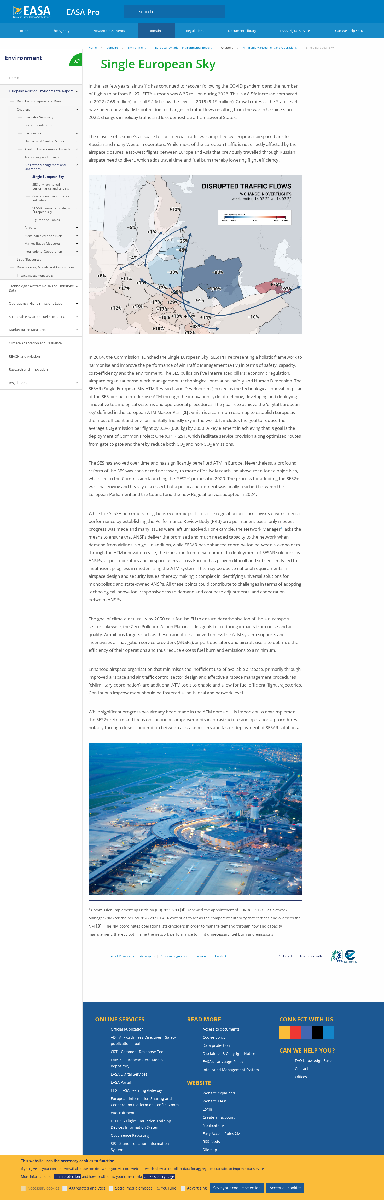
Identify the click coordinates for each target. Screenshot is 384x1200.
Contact (220, 956)
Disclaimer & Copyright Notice (229, 1053)
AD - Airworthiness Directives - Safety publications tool (143, 1040)
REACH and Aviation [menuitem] (24, 356)
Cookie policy (214, 1037)
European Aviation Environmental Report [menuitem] (41, 91)
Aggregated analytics (87, 1188)
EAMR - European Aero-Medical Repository (138, 1062)
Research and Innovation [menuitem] (28, 369)
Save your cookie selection (237, 1187)
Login (343, 11)
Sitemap (210, 1149)
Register (363, 11)
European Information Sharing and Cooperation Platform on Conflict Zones (145, 1101)
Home (23, 30)
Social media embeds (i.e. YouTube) (146, 1188)
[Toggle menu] (77, 91)
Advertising (197, 1188)
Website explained (219, 1092)
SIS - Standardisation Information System (140, 1146)
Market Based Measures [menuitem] (27, 329)
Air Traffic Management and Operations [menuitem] (45, 167)
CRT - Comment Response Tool (137, 1051)
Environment (137, 47)
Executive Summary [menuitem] (39, 117)
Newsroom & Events (109, 30)
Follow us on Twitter (317, 1032)
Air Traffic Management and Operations (270, 47)
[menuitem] (343, 11)
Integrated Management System (231, 1069)
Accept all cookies (285, 1187)
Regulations (195, 30)
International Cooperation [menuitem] (43, 251)
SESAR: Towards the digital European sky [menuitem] (51, 210)
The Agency (61, 30)
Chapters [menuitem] (23, 109)
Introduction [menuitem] (33, 133)
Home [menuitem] (14, 77)
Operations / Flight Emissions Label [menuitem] (36, 303)
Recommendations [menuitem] (38, 125)
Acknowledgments (174, 956)
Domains (155, 30)
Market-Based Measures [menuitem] (43, 243)
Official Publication (127, 1029)
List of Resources (121, 956)
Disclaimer (201, 956)
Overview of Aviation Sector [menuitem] (45, 141)
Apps (324, 11)
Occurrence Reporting (130, 1135)
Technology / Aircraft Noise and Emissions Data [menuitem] (41, 288)
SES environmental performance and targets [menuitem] (50, 186)
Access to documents (221, 1029)
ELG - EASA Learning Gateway (136, 1090)
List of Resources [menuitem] (29, 259)
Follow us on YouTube (295, 1032)
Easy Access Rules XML (222, 1133)
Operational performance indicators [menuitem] (50, 198)
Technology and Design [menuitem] (42, 157)
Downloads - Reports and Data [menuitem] (39, 101)
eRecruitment (123, 1112)
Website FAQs (215, 1101)
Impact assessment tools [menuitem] (35, 275)
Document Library (242, 30)
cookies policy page (159, 1176)
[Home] (32, 11)
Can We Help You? (349, 30)
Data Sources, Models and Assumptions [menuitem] (45, 267)
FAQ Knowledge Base (313, 1060)
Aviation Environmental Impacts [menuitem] (48, 149)
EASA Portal (121, 1082)
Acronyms (147, 956)
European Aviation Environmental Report (183, 47)
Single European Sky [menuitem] (48, 176)
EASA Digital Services (295, 30)
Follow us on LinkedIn (328, 1032)
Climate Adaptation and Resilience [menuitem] (35, 343)
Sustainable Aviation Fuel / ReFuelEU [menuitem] (37, 316)
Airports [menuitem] (30, 227)
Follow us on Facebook (306, 1032)
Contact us (304, 1068)
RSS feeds (211, 1141)
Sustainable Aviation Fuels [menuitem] (43, 235)
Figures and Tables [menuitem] (46, 220)
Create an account (219, 1117)
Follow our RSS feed (284, 1032)
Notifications (214, 1125)
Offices (301, 1076)
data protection (68, 1176)
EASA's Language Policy (223, 1061)
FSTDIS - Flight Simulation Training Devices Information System (141, 1124)
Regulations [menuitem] (18, 382)
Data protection (216, 1045)
